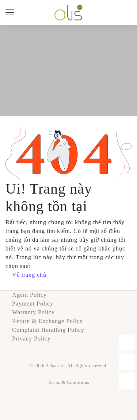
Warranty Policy (33, 312)
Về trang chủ (29, 275)
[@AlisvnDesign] (126, 381)
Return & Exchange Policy (47, 321)
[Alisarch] (68, 12)
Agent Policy (29, 295)
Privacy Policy (31, 338)
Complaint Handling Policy (48, 330)
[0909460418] (126, 362)
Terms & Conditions (69, 382)
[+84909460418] (126, 342)
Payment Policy (32, 303)
